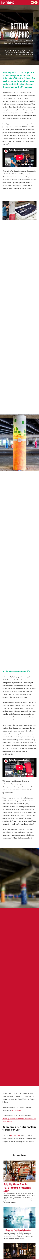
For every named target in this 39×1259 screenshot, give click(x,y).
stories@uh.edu (15, 1135)
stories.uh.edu (16, 1110)
